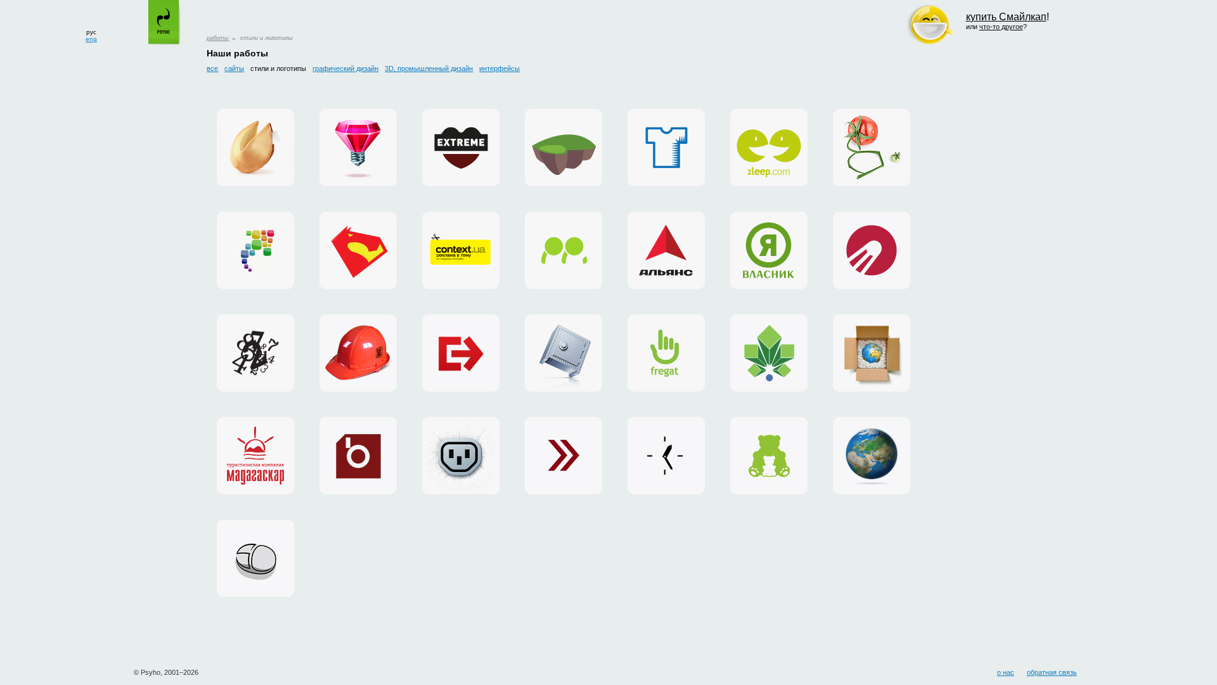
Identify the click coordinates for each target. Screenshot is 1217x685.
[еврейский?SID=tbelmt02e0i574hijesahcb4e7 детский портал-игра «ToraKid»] (563, 147)
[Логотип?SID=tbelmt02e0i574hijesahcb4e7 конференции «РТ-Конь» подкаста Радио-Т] (358, 250)
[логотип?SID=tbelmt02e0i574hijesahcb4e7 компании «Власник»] (769, 250)
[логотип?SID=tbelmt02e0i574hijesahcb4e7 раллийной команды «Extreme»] (460, 147)
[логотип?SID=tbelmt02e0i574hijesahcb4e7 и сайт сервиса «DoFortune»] (255, 147)
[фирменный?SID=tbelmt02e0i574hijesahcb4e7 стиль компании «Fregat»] (666, 353)
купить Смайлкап (1006, 16)
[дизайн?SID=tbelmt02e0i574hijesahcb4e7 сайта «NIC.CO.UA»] (871, 455)
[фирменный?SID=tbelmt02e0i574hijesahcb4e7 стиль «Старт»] (871, 250)
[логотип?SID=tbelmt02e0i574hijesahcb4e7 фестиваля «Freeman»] (255, 353)
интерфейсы (499, 68)
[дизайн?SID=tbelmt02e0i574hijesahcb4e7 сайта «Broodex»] (358, 455)
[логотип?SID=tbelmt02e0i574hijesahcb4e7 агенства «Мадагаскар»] (255, 455)
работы (218, 38)
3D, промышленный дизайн (429, 68)
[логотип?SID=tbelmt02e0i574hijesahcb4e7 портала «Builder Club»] (358, 353)
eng (91, 38)
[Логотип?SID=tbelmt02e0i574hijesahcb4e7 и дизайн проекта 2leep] (769, 147)
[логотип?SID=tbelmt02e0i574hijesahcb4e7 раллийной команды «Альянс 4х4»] (666, 250)
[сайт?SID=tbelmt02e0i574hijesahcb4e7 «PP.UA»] (563, 250)
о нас (1005, 672)
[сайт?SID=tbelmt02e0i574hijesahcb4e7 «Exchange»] (563, 455)
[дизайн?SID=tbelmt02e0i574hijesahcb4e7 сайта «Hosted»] (460, 455)
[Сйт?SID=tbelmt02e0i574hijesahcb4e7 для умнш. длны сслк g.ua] (871, 147)
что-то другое (1001, 26)
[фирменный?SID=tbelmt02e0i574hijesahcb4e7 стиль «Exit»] (460, 353)
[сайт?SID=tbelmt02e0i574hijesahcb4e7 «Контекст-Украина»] (666, 455)
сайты (234, 68)
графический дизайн (345, 68)
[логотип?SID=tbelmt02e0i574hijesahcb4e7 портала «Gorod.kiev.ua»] (769, 353)
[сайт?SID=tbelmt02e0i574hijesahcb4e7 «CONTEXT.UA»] (460, 250)
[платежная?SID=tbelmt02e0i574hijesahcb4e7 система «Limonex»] (871, 353)
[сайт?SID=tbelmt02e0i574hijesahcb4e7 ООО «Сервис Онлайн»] (255, 558)
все (212, 68)
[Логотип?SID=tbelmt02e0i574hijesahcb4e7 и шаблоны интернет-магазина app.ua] (255, 250)
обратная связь (1052, 672)
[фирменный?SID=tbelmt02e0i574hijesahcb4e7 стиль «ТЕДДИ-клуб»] (769, 455)
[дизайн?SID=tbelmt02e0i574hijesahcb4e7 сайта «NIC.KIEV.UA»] (563, 353)
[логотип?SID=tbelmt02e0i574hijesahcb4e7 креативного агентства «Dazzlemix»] (358, 147)
